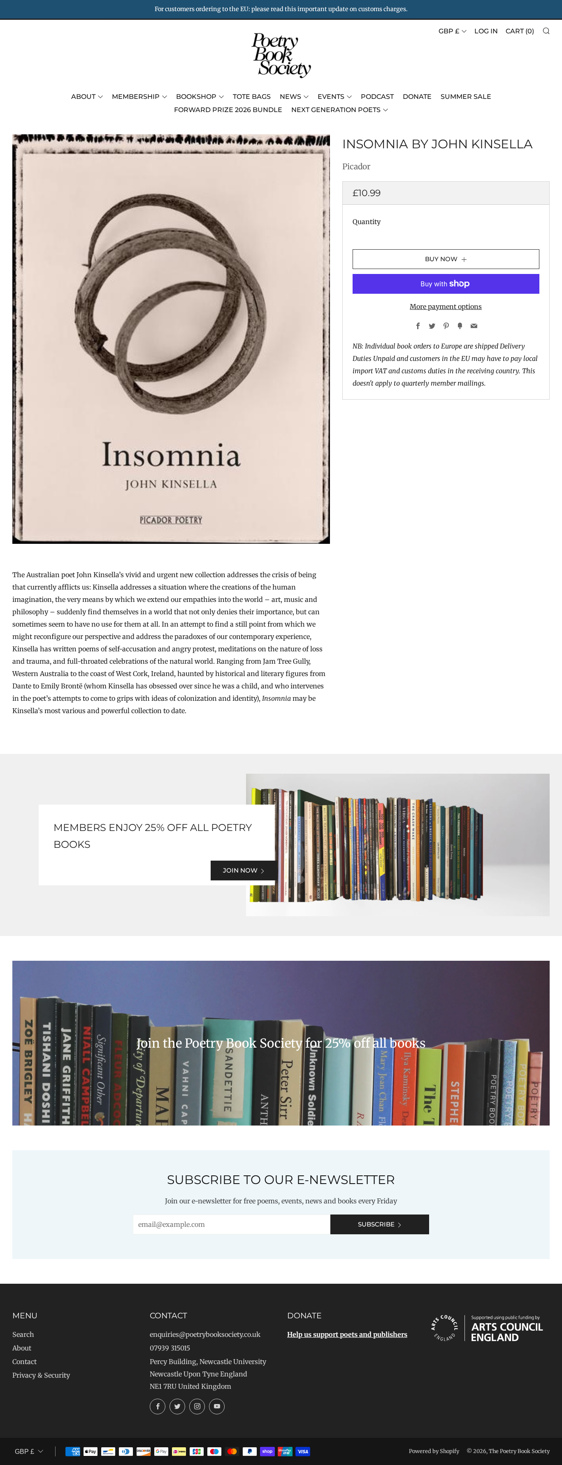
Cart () (520, 31)
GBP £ (449, 31)
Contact (24, 1361)
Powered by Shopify (434, 1451)
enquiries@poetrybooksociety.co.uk (205, 1334)
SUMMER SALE (466, 97)
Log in (486, 31)
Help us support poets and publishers (347, 1334)
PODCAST (377, 97)
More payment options (446, 306)
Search (23, 1334)
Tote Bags (252, 97)
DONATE (417, 97)
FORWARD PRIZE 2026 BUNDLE (228, 110)
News (290, 97)
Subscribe (376, 1224)
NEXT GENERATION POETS (336, 110)
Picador (356, 166)
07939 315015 (170, 1348)
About (83, 97)
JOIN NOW (240, 870)
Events (331, 97)
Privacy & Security (41, 1375)
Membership (136, 97)
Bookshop (196, 97)
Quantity (367, 222)
